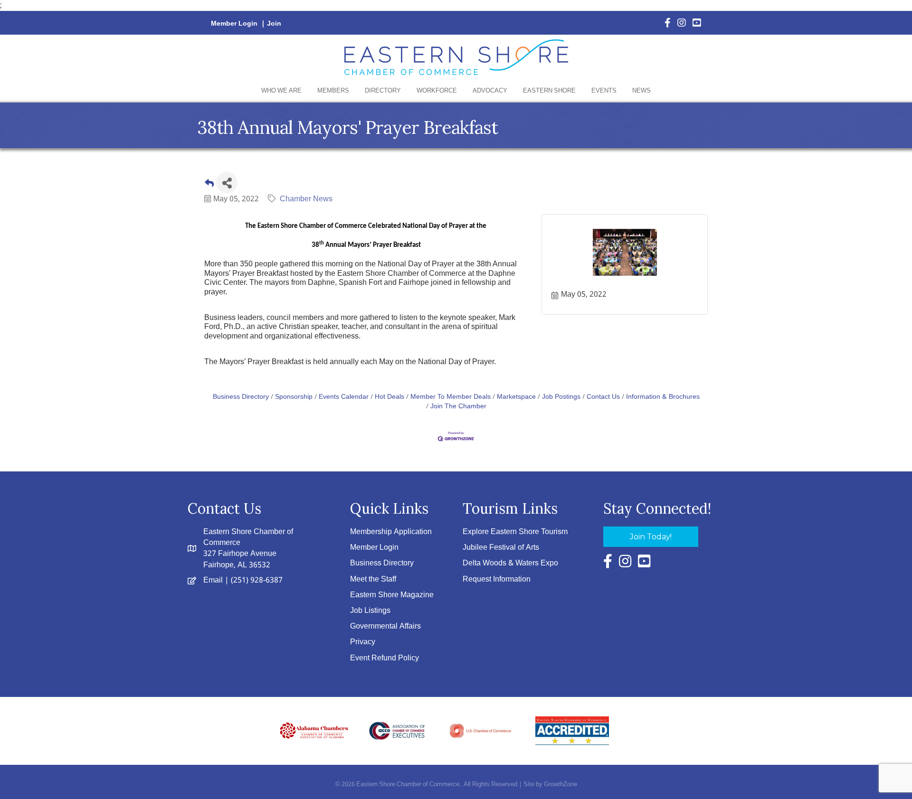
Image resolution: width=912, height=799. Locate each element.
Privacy (362, 642)
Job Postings (561, 397)
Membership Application (391, 532)
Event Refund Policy (384, 658)
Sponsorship (294, 397)
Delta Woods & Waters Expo (510, 563)
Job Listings (370, 610)
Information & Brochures (663, 397)
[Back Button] (209, 185)
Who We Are (281, 90)
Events (604, 90)
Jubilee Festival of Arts (501, 547)
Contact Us (603, 397)
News (641, 90)
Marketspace (516, 397)
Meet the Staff (373, 579)
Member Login (234, 23)
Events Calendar (344, 397)
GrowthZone (560, 784)
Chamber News (306, 199)
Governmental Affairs (385, 626)
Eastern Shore (549, 90)
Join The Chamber (458, 406)
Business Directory (241, 397)
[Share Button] (227, 182)
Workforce (437, 90)
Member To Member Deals (450, 397)
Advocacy (490, 90)
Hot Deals (389, 397)
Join (274, 23)
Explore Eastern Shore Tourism (515, 532)
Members (333, 90)
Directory (383, 90)
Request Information (497, 579)
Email (213, 580)
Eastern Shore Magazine (392, 595)
